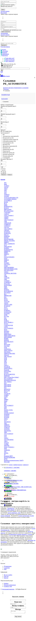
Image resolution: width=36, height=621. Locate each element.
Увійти (2, 9)
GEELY (6, 272)
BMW (5, 205)
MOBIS (6, 338)
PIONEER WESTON (10, 380)
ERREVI (6, 254)
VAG (5, 436)
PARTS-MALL (8, 368)
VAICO (6, 438)
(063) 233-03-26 (9, 59)
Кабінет (6, 583)
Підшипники (7, 566)
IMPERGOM (7, 295)
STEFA (6, 411)
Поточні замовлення (10, 585)
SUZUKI (6, 417)
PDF (5, 569)
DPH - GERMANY (9, 243)
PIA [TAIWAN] (8, 378)
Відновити (3, 45)
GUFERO (7, 280)
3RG (5, 182)
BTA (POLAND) (8, 211)
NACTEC (7, 346)
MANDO (6, 331)
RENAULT (7, 389)
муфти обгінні (10, 509)
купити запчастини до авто (26, 515)
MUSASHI (7, 344)
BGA (5, 203)
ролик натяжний (5, 515)
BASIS (6, 202)
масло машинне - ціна (14, 512)
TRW (5, 432)
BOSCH (6, 208)
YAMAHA (7, 450)
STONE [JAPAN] (9, 413)
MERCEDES (7, 334)
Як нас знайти (8, 575)
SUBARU (7, 414)
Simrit (5, 401)
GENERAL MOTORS (10, 273)
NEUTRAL (7, 352)
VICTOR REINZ (8, 439)
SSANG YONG (8, 410)
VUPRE (6, 444)
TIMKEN (6, 424)
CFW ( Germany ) (9, 215)
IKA (5, 294)
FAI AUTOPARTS (9, 257)
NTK (5, 362)
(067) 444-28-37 (9, 61)
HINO (5, 288)
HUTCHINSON (8, 291)
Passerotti (6, 370)
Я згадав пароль (5, 46)
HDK (5, 286)
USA (5, 435)
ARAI (5, 188)
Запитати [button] (8, 498)
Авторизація (4, 33)
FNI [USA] (7, 264)
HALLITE (7, 283)
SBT (5, 398)
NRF (5, 361)
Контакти (5, 55)
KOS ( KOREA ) (8, 322)
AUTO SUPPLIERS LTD (11, 197)
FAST (5, 258)
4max (5, 184)
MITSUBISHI (8, 337)
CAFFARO (7, 212)
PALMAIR (7, 367)
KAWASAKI (7, 312)
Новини (4, 52)
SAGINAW (7, 393)
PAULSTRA (7, 371)
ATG (5, 193)
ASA (5, 191)
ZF (5, 454)
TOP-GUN (7, 426)
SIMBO (6, 399)
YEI (5, 451)
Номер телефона (18, 605)
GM (5, 275)
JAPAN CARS (8, 304)
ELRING (6, 248)
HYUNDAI (7, 292)
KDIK (5, 315)
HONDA (6, 289)
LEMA (6, 326)
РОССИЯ (7, 462)
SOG (5, 408)
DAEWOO (7, 231)
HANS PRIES (8, 285)
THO (5, 423)
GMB (5, 276)
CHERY (6, 217)
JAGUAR (6, 301)
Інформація (5, 54)
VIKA (5, 441)
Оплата (3, 49)
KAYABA (7, 313)
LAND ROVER (8, 325)
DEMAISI (7, 236)
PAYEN (6, 373)
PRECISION (7, 384)
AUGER (6, 196)
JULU (5, 307)
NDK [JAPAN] (8, 350)
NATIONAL (7, 349)
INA (5, 297)
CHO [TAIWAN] (8, 220)
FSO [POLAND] (8, 270)
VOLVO (6, 442)
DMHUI (6, 242)
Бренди (3, 179)
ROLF (6, 392)
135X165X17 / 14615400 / (10, 470)
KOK (5, 319)
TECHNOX (7, 422)
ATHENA (7, 194)
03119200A (6, 477)
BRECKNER (7, 209)
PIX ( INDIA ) (8, 381)
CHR (5, 221)
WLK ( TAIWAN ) (9, 447)
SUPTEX (6, 416)
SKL (5, 404)
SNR (5, 407)
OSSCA (6, 365)
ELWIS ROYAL (8, 249)
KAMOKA (7, 310)
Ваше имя (18, 602)
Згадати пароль (5, 11)
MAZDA (6, 332)
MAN (5, 329)
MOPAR (6, 340)
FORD (6, 266)
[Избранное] (2, 72)
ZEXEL (6, 453)
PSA (5, 387)
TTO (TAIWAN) (8, 433)
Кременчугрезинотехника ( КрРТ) (14, 460)
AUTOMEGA (8, 200)
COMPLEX (7, 224)
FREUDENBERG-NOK (10, 269)
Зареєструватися (5, 31)
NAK (5, 347)
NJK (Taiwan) (8, 356)
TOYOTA (7, 429)
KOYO (6, 324)
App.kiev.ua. (10, 508)
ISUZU (6, 300)
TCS (5, 420)
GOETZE (6, 277)
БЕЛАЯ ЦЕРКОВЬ (9, 457)
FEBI (5, 261)
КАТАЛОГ (5, 98)
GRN (5, 279)
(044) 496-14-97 (9, 58)
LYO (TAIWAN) (8, 328)
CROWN (6, 230)
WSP (5, 448)
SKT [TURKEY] (8, 405)
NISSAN (6, 355)
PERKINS (7, 375)
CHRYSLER (7, 223)
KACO (6, 309)
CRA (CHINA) (8, 228)
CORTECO (7, 226)
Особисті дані (8, 586)
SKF (5, 402)
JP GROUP (7, 306)
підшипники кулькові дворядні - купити (20, 534)
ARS (5, 190)
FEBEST (6, 260)
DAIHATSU (7, 233)
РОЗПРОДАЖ (6, 94)
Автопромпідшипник (8, 589)
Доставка (5, 51)
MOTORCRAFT (8, 341)
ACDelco (6, 185)
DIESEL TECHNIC (9, 240)
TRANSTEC (7, 430)
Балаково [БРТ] (8, 456)
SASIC (6, 396)
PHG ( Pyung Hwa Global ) (11, 377)
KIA (5, 318)
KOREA (6, 321)
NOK (5, 358)
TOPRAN (7, 427)
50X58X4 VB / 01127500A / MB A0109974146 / (15, 490)
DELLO (6, 234)
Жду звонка (18, 616)
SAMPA (6, 395)
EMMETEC (7, 251)
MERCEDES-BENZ (9, 335)
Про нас (6, 576)
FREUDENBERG (9, 267)
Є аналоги (8, 478)
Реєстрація (4, 12)
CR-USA (6, 227)
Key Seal (6, 316)
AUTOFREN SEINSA (10, 199)
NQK (5, 359)
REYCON (7, 390)
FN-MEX (6, 263)
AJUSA (6, 187)
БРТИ (5, 459)
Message (18, 609)
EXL (5, 255)
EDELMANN (8, 246)
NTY (5, 364)
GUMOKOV (7, 282)
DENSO (6, 237)
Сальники (7, 567)
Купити (8, 486)
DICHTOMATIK (8, 239)
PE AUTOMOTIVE (9, 374)
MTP (5, 343)
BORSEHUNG (8, 206)
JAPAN (6, 303)
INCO (5, 298)
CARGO (6, 214)
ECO (5, 245)
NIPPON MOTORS (9, 353)
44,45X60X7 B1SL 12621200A (11, 483)
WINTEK (6, 445)
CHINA (6, 218)
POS (5, 383)
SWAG (6, 419)
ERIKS (6, 252)
